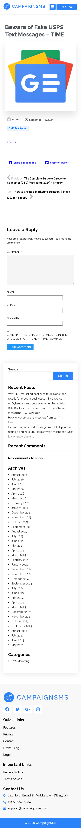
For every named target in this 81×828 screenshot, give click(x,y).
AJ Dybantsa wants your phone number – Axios (37, 403)
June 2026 (17, 484)
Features (9, 727)
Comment (14, 251)
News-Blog (11, 748)
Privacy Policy (13, 772)
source (11, 142)
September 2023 (21, 626)
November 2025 (21, 517)
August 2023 (19, 630)
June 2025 (17, 540)
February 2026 (20, 503)
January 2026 (19, 507)
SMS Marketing (18, 128)
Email (12, 304)
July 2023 (17, 635)
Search (13, 369)
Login (7, 754)
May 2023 (17, 644)
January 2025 (19, 564)
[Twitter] (17, 709)
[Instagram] (38, 709)
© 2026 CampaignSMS (40, 823)
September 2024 (21, 583)
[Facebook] (7, 709)
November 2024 (21, 574)
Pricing (8, 734)
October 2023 (20, 621)
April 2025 (17, 550)
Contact (9, 741)
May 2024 (17, 597)
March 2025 (18, 555)
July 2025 (17, 536)
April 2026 (17, 493)
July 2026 (17, 479)
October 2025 (19, 522)
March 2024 (18, 607)
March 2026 (18, 498)
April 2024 (17, 602)
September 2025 (21, 526)
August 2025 (19, 531)
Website (13, 317)
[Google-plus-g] (28, 709)
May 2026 (17, 488)
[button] (52, 7)
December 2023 (21, 611)
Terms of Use (12, 779)
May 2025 (17, 545)
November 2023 (21, 616)
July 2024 (17, 588)
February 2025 (20, 559)
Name (12, 292)
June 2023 (17, 640)
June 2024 (17, 592)
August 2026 (19, 474)
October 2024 (20, 578)
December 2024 (21, 569)
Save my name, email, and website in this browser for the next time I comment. (37, 336)
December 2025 (21, 512)
